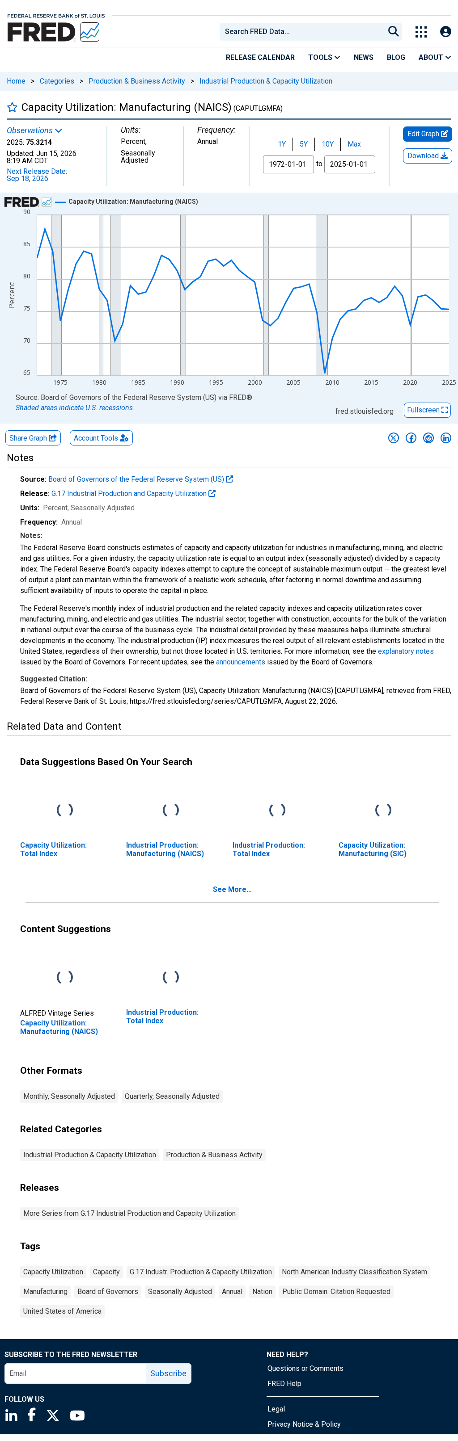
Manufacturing (45, 1291)
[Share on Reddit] (428, 438)
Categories (57, 81)
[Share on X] (393, 438)
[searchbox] (304, 32)
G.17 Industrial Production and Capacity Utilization (129, 493)
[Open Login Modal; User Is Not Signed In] (445, 32)
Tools (321, 57)
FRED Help (284, 1383)
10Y (328, 144)
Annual (232, 1291)
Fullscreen (424, 410)
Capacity (106, 1272)
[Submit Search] (393, 32)
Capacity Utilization (53, 1272)
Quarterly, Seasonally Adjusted (172, 1096)
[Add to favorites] (12, 107)
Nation (262, 1291)
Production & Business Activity (137, 81)
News (363, 57)
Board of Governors (107, 1291)
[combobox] (301, 32)
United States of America (62, 1311)
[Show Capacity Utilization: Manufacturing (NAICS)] (133, 201)
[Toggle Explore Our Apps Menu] (421, 32)
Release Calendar (260, 57)
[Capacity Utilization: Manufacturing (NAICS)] (65, 978)
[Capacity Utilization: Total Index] (65, 811)
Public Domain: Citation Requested (336, 1291)
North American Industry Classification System (354, 1272)
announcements (240, 662)
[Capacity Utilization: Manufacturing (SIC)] (383, 811)
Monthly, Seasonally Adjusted (69, 1096)
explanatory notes (406, 651)
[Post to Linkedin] (446, 438)
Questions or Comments (305, 1368)
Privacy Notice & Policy (304, 1424)
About (432, 57)
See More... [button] (232, 889)
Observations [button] (31, 130)
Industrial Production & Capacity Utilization (265, 81)
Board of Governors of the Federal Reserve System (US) (137, 479)
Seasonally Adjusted (180, 1291)
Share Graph (29, 438)
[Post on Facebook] (411, 438)
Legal (276, 1409)
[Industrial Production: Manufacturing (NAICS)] (171, 811)
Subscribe (168, 1373)
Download (424, 155)
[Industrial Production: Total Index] (277, 811)
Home (16, 81)
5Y (304, 144)
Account (96, 438)
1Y (282, 144)
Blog (396, 57)
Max (354, 144)
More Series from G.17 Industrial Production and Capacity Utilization (129, 1213)
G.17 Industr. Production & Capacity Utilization (201, 1272)
